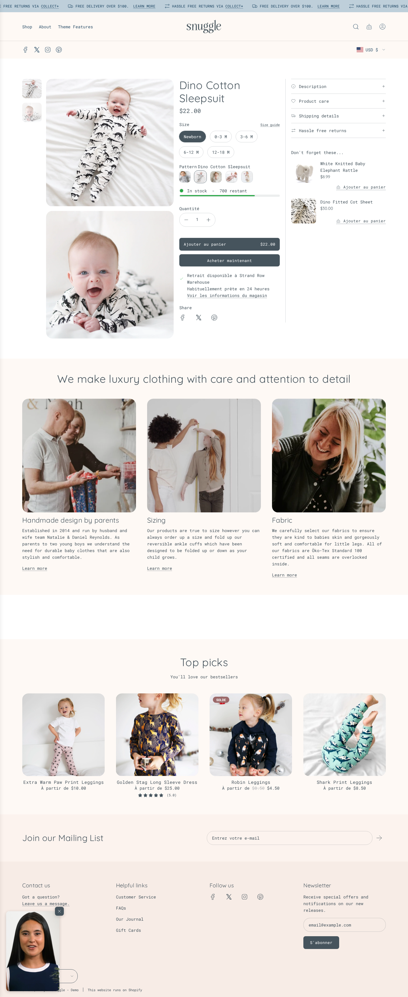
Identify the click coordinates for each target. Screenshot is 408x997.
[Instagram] (47, 49)
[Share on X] (198, 318)
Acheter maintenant (229, 260)
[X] (36, 49)
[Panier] (369, 26)
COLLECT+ (48, 6)
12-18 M (221, 152)
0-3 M (221, 136)
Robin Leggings (250, 782)
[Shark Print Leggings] (344, 734)
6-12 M (191, 152)
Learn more (34, 568)
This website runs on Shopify (115, 990)
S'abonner (321, 942)
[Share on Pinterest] (214, 318)
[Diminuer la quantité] (186, 219)
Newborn (192, 136)
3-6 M (246, 136)
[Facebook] (25, 49)
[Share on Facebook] (182, 318)
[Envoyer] (379, 838)
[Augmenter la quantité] (208, 219)
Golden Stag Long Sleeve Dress (157, 782)
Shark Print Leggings (344, 782)
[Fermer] (59, 911)
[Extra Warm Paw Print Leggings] (63, 734)
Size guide (270, 124)
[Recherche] (355, 26)
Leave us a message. (46, 903)
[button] (32, 951)
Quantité (189, 208)
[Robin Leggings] (251, 734)
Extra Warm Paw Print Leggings (63, 782)
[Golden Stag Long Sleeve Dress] (157, 734)
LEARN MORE (143, 6)
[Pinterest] (59, 49)
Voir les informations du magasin (227, 295)
